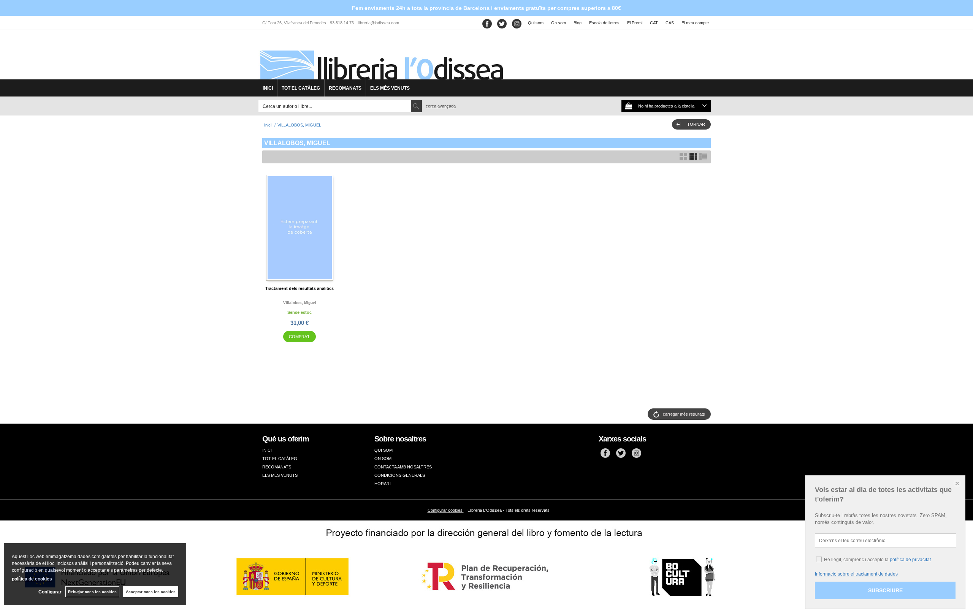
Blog (578, 23)
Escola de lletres (604, 23)
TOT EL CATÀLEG (301, 88)
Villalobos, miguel (299, 303)
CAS (670, 23)
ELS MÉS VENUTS (390, 88)
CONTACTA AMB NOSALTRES (403, 467)
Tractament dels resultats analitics (299, 288)
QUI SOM (383, 450)
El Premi (634, 23)
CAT (654, 23)
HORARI (382, 483)
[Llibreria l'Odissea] (380, 57)
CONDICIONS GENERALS (399, 475)
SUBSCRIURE (885, 590)
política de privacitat (910, 559)
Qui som (536, 23)
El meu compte (695, 23)
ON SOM (382, 458)
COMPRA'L (299, 336)
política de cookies (32, 579)
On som (558, 23)
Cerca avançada (441, 106)
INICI (268, 88)
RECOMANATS (345, 88)
